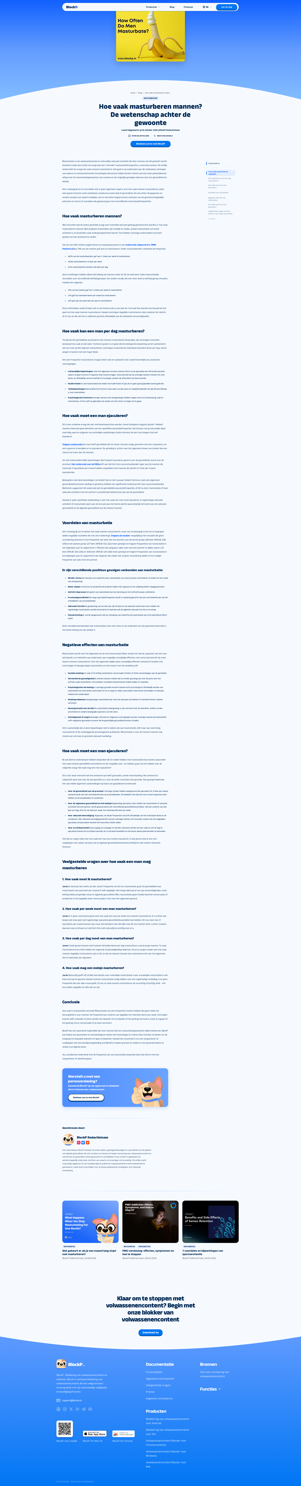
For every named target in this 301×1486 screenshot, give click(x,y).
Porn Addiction (144, 1246)
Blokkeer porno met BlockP (150, 143)
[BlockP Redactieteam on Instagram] (78, 1142)
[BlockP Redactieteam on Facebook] (83, 1142)
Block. (72, 7)
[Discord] (90, 1409)
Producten (151, 7)
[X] (71, 1409)
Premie (150, 1391)
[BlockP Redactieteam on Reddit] (87, 1142)
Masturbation (150, 98)
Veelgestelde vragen (158, 1385)
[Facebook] (58, 1409)
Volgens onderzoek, (72, 444)
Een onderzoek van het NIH (85, 464)
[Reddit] (84, 1409)
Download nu (151, 1332)
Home (133, 93)
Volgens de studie (120, 535)
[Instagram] (65, 1409)
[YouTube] (77, 1409)
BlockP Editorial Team (73, 1258)
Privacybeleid (154, 1372)
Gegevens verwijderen (159, 1398)
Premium (188, 7)
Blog (172, 7)
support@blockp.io (72, 1400)
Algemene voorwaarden (160, 1378)
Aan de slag (226, 7)
